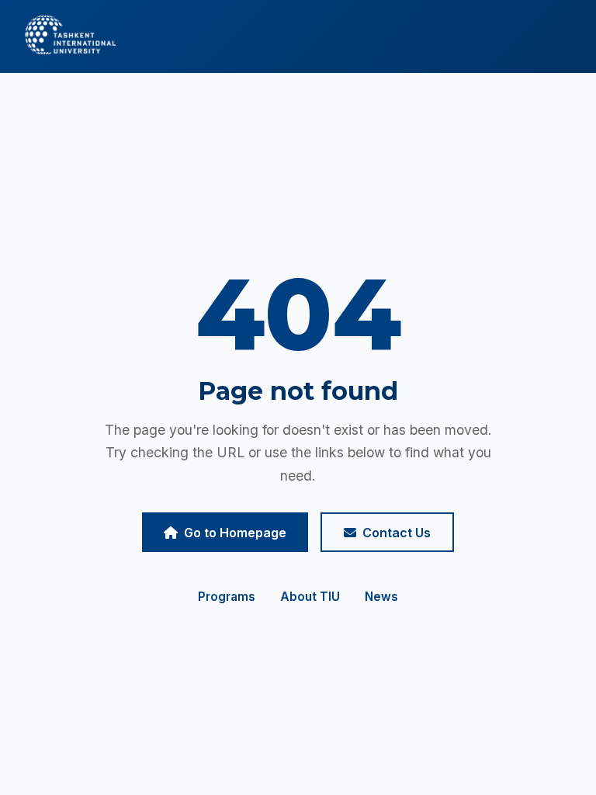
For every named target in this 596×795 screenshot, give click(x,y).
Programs (226, 596)
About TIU (310, 596)
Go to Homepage (235, 532)
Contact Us (396, 532)
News (381, 596)
